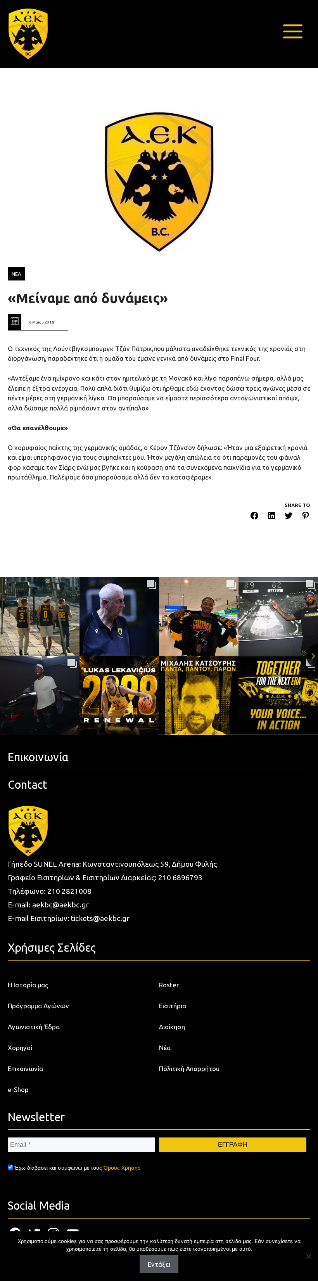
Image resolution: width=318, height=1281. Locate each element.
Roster (169, 984)
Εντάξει (159, 1264)
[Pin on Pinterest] (305, 517)
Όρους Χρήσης (122, 1168)
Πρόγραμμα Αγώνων (38, 1005)
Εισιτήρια (172, 1005)
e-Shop (18, 1089)
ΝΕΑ (16, 274)
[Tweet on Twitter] (288, 517)
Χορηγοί (20, 1047)
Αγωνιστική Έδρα (34, 1026)
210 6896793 (180, 877)
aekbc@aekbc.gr (60, 904)
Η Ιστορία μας (28, 984)
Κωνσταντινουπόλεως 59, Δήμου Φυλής (150, 864)
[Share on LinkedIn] (271, 517)
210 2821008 (69, 891)
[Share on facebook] (254, 517)
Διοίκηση (172, 1026)
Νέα (165, 1047)
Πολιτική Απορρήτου (189, 1068)
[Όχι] (308, 1256)
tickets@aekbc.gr (100, 918)
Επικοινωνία (25, 1068)
